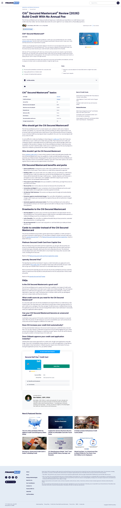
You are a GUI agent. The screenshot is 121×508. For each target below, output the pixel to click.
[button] (2, 3)
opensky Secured (32, 237)
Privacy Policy (46, 504)
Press (27, 474)
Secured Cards (33, 9)
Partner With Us (30, 488)
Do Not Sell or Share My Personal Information (59, 504)
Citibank (58, 99)
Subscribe (28, 491)
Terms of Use (72, 504)
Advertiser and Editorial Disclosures (30, 7)
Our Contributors (30, 483)
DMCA (77, 504)
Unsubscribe (81, 504)
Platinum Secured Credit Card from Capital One (54, 237)
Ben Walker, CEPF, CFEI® (41, 397)
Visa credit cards (35, 264)
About (27, 472)
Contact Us (29, 486)
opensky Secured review (37, 276)
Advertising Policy (39, 504)
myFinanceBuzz (30, 494)
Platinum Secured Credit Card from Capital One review (43, 256)
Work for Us (29, 480)
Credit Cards (24, 9)
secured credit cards (27, 41)
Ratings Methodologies (31, 477)
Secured (58, 96)
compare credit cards (31, 154)
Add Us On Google (28, 29)
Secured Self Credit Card (36, 357)
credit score (56, 139)
